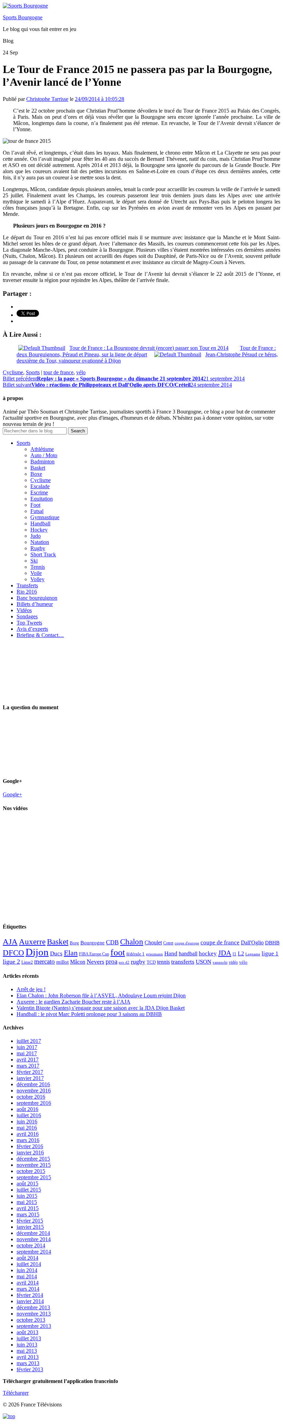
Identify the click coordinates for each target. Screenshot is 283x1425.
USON (203, 961)
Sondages (27, 616)
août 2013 (27, 1332)
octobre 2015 (31, 1171)
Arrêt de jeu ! (31, 989)
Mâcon (77, 961)
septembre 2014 (34, 1252)
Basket (37, 468)
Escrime (39, 492)
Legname (252, 954)
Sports (33, 372)
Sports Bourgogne (22, 17)
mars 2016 (28, 1140)
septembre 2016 (34, 1103)
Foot (35, 505)
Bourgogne (92, 942)
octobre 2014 (31, 1245)
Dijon (37, 951)
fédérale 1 (135, 953)
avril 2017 (28, 1059)
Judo (35, 536)
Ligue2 (27, 962)
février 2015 (30, 1221)
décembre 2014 (33, 1233)
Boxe (36, 474)
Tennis (37, 567)
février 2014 (30, 1295)
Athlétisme (42, 449)
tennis (163, 962)
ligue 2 (11, 961)
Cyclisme (13, 372)
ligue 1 (270, 953)
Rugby (37, 548)
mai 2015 (27, 1202)
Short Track (43, 554)
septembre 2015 (34, 1177)
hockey (208, 953)
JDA (224, 953)
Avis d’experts (32, 629)
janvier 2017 (30, 1078)
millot (62, 962)
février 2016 (30, 1146)
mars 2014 (28, 1289)
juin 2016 (27, 1121)
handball (188, 953)
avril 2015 (28, 1208)
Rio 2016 (27, 592)
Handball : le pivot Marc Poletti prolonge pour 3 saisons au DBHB (89, 1014)
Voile (36, 573)
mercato (44, 961)
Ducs (56, 953)
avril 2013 (28, 1357)
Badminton (42, 461)
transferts (182, 961)
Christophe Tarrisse (47, 99)
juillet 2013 (29, 1338)
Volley (37, 579)
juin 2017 (27, 1047)
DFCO (13, 952)
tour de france (58, 372)
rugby (138, 961)
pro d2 (124, 962)
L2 (241, 953)
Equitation (41, 499)
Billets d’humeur (35, 604)
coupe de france (220, 942)
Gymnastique (44, 517)
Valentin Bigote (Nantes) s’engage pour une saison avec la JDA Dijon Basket (101, 1008)
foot (117, 952)
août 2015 (27, 1183)
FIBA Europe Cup (94, 954)
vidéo (233, 962)
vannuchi (220, 962)
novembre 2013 (34, 1314)
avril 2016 (28, 1134)
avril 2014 (28, 1283)
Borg (74, 943)
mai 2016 (27, 1128)
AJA (10, 941)
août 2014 (27, 1258)
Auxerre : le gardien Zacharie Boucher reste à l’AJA (73, 1002)
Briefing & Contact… (40, 635)
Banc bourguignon (37, 598)
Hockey (39, 530)
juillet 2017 (29, 1041)
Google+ (12, 794)
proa (111, 961)
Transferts (27, 585)
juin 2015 (27, 1196)
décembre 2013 (33, 1307)
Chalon (131, 941)
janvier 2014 (30, 1301)
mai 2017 (27, 1053)
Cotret (168, 943)
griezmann (154, 954)
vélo (81, 372)
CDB (112, 942)
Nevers (95, 961)
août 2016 (27, 1109)
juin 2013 (27, 1345)
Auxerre (32, 941)
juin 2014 (27, 1270)
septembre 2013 (34, 1326)
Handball (40, 523)
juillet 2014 (29, 1264)
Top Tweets (29, 623)
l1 (234, 953)
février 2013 (30, 1369)
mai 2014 (27, 1276)
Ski (34, 561)
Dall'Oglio (252, 942)
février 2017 (30, 1072)
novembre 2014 (34, 1239)
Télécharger (16, 1393)
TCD (151, 962)
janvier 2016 (30, 1152)
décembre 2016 (33, 1084)
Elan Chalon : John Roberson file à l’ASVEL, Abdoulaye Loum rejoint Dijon (101, 995)
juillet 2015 (29, 1190)
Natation (39, 542)
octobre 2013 (31, 1320)
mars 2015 (28, 1214)
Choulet (153, 942)
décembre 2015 (33, 1159)
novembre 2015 (34, 1165)
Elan (71, 953)
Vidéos (24, 610)
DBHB (272, 942)
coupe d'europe (187, 943)
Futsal (36, 511)
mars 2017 (28, 1066)
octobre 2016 (31, 1097)
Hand (170, 953)
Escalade (40, 486)
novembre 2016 (34, 1090)
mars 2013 (28, 1363)
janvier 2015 (30, 1227)
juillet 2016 (29, 1115)
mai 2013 (27, 1351)
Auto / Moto (43, 455)
